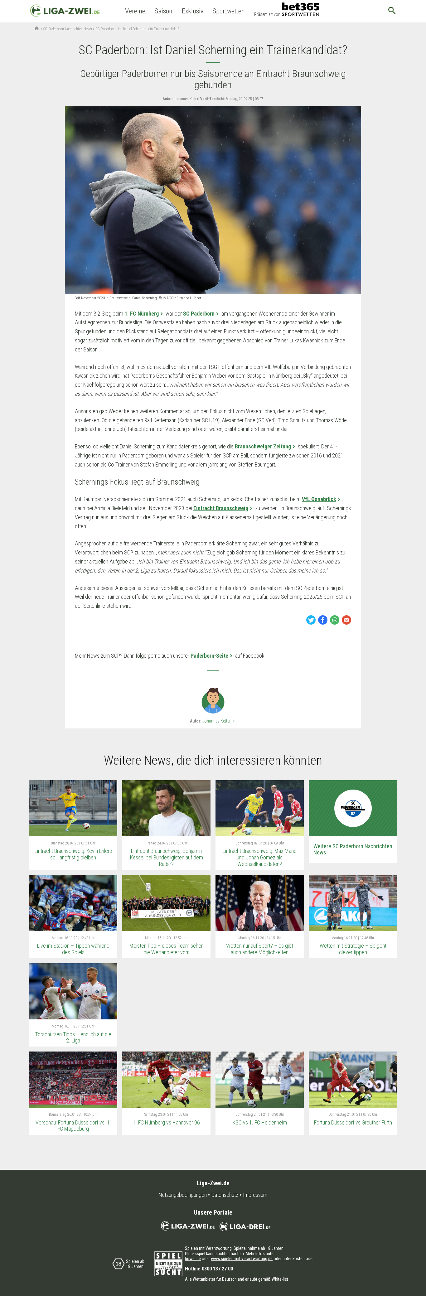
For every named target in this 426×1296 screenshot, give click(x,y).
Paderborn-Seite (209, 655)
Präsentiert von (267, 14)
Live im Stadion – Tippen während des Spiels (73, 948)
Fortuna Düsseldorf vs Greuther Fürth (353, 1122)
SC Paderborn (199, 313)
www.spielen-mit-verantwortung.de (242, 1258)
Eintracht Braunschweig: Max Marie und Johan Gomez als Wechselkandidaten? (260, 857)
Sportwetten (229, 11)
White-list (280, 1279)
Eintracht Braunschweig (220, 508)
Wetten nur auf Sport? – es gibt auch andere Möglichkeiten (259, 948)
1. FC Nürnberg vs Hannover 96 (166, 1122)
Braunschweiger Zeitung (263, 446)
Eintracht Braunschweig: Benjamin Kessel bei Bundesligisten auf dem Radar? (166, 857)
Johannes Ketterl (219, 720)
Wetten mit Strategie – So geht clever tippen (353, 948)
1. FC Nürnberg (141, 313)
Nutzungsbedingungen (183, 1195)
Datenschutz (224, 1195)
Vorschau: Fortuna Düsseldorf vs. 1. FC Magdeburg (73, 1125)
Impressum (255, 1195)
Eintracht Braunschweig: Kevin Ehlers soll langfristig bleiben (73, 854)
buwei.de (193, 1258)
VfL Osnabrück (319, 499)
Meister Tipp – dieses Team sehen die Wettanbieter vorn (166, 948)
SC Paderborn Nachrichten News (67, 29)
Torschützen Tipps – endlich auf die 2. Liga (73, 1037)
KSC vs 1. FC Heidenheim (260, 1122)
